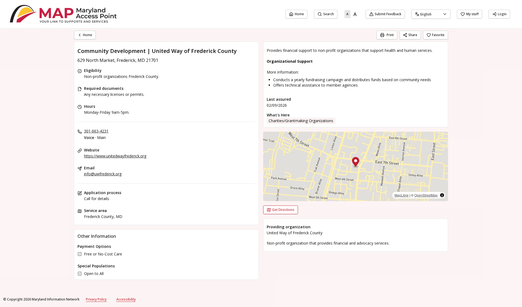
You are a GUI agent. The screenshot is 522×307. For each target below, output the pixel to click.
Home (299, 14)
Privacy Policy (96, 299)
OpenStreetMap (426, 195)
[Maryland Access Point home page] (64, 14)
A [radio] (347, 14)
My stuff (472, 14)
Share (412, 35)
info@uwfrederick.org (103, 173)
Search (328, 14)
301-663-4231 (96, 131)
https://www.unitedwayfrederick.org (115, 156)
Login (502, 14)
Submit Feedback (388, 14)
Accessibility (126, 299)
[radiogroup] (351, 14)
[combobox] (430, 14)
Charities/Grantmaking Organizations (301, 120)
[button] (355, 162)
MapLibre (401, 195)
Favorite (438, 35)
